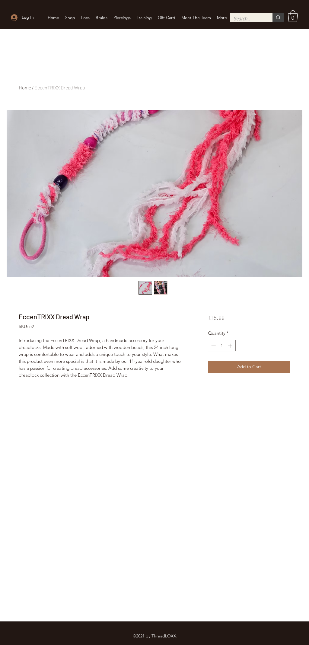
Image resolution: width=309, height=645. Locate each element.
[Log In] (13, 17)
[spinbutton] (222, 345)
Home (25, 87)
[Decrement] (213, 345)
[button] (293, 16)
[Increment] (231, 345)
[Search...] (278, 17)
